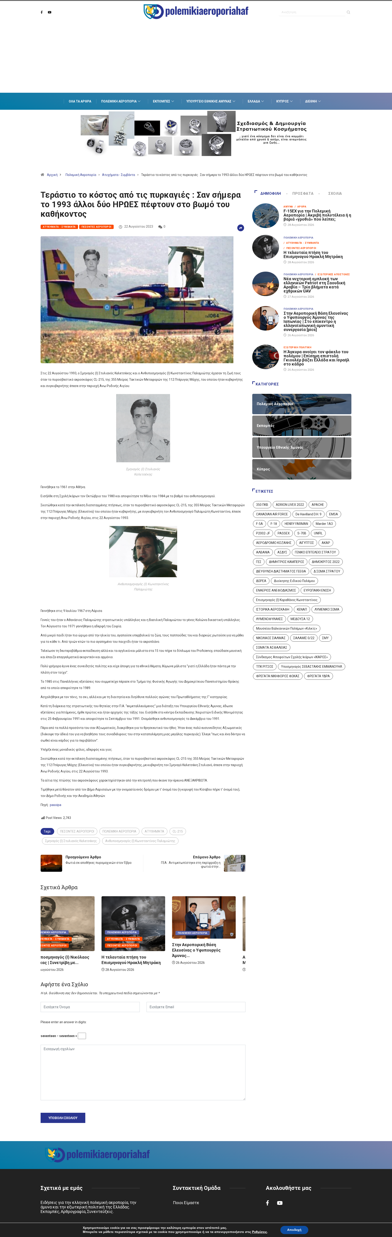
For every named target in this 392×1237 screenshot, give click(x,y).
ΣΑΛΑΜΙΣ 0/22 (303, 638)
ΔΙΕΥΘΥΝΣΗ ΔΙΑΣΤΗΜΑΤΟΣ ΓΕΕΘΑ (281, 571)
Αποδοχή (294, 1230)
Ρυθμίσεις (259, 1232)
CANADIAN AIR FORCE (272, 514)
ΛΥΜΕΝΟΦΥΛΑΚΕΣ (269, 619)
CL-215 (178, 831)
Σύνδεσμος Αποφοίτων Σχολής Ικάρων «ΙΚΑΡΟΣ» (292, 657)
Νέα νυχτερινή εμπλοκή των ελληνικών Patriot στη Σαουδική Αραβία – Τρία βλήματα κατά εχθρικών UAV (314, 284)
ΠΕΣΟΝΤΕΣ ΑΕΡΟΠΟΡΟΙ (77, 831)
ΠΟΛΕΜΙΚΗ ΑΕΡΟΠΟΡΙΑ (119, 831)
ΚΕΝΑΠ (302, 609)
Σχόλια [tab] (335, 193)
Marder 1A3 (324, 524)
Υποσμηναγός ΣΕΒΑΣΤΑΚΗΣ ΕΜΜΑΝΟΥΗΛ (311, 666)
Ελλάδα (254, 101)
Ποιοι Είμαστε (186, 1202)
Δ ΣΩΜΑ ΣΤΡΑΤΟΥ (327, 571)
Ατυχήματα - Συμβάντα (118, 175)
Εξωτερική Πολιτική (297, 347)
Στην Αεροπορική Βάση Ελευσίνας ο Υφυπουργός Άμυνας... (135, 950)
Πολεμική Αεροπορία (119, 101)
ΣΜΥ (325, 638)
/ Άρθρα (300, 206)
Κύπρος (282, 101)
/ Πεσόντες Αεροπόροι (300, 248)
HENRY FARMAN (296, 524)
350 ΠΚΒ (262, 504)
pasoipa (55, 805)
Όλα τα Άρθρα (80, 101)
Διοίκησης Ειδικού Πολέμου (294, 581)
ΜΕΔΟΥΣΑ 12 (300, 619)
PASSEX (284, 533)
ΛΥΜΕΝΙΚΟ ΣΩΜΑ (327, 609)
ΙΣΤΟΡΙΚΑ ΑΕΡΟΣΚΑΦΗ (272, 609)
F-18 (274, 524)
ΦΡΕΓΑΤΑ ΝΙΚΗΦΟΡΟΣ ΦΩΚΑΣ (277, 676)
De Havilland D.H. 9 (308, 514)
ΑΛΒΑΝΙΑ (263, 552)
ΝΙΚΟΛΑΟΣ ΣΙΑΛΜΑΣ (271, 638)
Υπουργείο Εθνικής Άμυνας (208, 101)
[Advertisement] (196, 63)
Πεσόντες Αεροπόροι (96, 226)
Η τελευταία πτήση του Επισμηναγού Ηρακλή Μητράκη (313, 254)
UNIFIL (318, 533)
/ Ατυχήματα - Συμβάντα (301, 242)
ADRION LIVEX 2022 (290, 504)
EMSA (333, 514)
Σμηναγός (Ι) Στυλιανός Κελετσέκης (71, 841)
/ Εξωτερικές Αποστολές (332, 274)
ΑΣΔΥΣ (282, 552)
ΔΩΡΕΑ (261, 581)
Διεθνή (311, 101)
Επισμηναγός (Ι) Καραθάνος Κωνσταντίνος (287, 600)
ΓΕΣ (258, 562)
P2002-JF (263, 533)
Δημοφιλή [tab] (270, 193)
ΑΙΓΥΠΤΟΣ (306, 543)
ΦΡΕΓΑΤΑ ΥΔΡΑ (318, 676)
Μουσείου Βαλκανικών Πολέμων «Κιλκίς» (286, 628)
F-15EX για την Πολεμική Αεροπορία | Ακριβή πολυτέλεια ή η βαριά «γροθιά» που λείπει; (317, 215)
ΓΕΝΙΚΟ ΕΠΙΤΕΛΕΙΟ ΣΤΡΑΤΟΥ (315, 552)
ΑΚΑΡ (326, 543)
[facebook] (42, 12)
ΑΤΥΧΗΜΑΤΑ (154, 831)
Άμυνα (288, 206)
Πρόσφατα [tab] (303, 193)
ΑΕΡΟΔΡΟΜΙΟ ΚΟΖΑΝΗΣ (274, 543)
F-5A (259, 524)
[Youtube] (49, 12)
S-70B (301, 533)
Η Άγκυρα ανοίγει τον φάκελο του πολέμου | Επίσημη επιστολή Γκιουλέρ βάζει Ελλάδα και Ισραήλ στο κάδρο (316, 357)
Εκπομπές (161, 101)
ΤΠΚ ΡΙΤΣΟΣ (264, 666)
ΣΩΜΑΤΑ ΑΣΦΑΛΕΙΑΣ (271, 647)
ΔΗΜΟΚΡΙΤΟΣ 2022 (326, 562)
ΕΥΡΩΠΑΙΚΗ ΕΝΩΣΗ (317, 590)
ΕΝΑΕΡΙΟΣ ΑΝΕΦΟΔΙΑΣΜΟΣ (276, 590)
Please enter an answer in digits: (64, 1022)
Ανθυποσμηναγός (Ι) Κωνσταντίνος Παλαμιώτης (140, 841)
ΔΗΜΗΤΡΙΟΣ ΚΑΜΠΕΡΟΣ (286, 562)
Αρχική (52, 175)
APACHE (318, 504)
